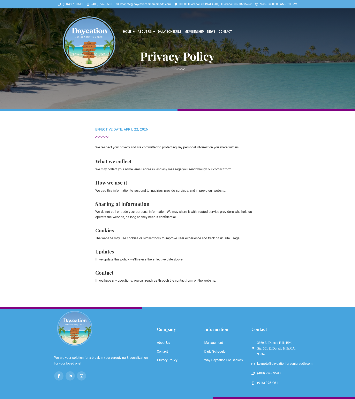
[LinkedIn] (70, 376)
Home (127, 31)
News (211, 31)
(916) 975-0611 (73, 4)
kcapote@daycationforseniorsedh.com (145, 4)
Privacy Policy (167, 360)
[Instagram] (81, 376)
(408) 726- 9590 (101, 4)
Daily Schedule (169, 31)
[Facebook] (58, 376)
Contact (225, 31)
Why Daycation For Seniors (223, 360)
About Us (145, 31)
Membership (194, 31)
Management (213, 343)
